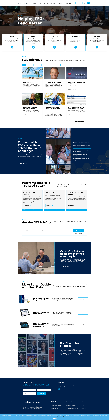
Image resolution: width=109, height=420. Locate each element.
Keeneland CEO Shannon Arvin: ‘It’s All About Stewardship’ (31, 107)
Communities (69, 401)
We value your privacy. (79, 233)
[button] (20, 200)
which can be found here (61, 416)
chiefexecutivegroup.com (28, 409)
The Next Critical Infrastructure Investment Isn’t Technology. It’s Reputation (76, 82)
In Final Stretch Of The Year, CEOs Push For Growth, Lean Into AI (76, 107)
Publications (54, 401)
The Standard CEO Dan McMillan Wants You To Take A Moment (53, 81)
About (83, 401)
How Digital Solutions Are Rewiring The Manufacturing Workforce (52, 108)
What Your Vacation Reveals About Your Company (30, 81)
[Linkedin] (59, 389)
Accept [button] (55, 418)
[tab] (24, 65)
